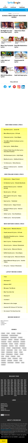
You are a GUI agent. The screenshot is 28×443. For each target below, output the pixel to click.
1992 (22, 389)
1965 (12, 385)
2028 (15, 395)
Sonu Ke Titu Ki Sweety (6, 28)
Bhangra (16, 339)
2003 (5, 391)
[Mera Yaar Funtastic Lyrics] (7, 40)
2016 (22, 393)
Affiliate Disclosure (5, 410)
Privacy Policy (4, 406)
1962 (2, 385)
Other (21, 352)
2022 (15, 394)
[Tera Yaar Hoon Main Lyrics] (7, 25)
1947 (5, 382)
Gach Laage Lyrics (14, 256)
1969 (25, 385)
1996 (8, 390)
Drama (11, 343)
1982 (15, 387)
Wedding (4, 362)
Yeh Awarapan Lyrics (13, 155)
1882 (2, 379)
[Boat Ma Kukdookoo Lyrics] (20, 40)
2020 (8, 394)
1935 (18, 379)
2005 (12, 391)
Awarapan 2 (7, 280)
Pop (3, 356)
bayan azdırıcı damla (14, 370)
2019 (5, 394)
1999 (18, 390)
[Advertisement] (14, 106)
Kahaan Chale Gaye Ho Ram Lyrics (14, 150)
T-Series (17, 28)
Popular (13, 7)
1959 (18, 383)
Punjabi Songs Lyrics (6, 429)
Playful (16, 354)
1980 (8, 387)
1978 (2, 387)
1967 (18, 385)
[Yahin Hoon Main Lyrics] (20, 25)
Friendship (22, 345)
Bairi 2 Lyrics (12, 241)
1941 (12, 381)
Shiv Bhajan (10, 362)
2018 (2, 394)
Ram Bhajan (13, 337)
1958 (15, 383)
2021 (12, 394)
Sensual (3, 360)
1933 (12, 379)
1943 (18, 381)
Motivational (9, 352)
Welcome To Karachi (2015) (6, 42)
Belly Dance (16, 341)
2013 (12, 393)
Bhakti (3, 333)
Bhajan (19, 333)
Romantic (15, 358)
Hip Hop (24, 348)
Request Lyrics (4, 405)
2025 (25, 394)
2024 (22, 394)
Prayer (7, 356)
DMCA (2, 407)
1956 (8, 383)
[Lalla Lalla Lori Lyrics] (7, 55)
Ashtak (13, 333)
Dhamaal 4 (7, 295)
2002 (2, 391)
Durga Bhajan (5, 335)
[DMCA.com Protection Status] (5, 415)
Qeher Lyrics (12, 214)
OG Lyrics (13, 265)
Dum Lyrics (11, 146)
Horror (3, 350)
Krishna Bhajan (5, 337)
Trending (22, 7)
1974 (15, 386)
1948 (8, 382)
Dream (16, 343)
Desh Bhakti (4, 343)
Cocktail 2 (6, 299)
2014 (15, 393)
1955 (5, 383)
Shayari (16, 360)
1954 (2, 383)
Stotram (17, 362)
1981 (12, 387)
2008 (22, 391)
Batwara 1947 (7, 284)
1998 (15, 390)
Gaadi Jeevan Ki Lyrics (13, 232)
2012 (8, 393)
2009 (25, 391)
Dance (10, 341)
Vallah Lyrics (12, 217)
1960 (22, 383)
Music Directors (4, 320)
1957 (12, 383)
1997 (12, 390)
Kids (16, 350)
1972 (8, 386)
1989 (12, 389)
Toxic (5, 276)
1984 (22, 387)
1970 (2, 386)
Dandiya (23, 341)
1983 (18, 387)
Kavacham (4, 339)
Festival (11, 345)
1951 (18, 382)
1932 (8, 379)
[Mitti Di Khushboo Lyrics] (7, 70)
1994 (2, 390)
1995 (5, 390)
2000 (22, 390)
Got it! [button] (3, 441)
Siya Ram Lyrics (11, 129)
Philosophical (9, 354)
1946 (2, 382)
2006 (15, 391)
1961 (25, 383)
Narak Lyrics (10, 192)
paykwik (21, 370)
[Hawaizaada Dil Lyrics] (20, 55)
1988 (8, 389)
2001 (25, 390)
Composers (3, 323)
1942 (15, 381)
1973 (12, 386)
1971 (5, 386)
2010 (2, 393)
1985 (25, 387)
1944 (22, 381)
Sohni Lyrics (11, 179)
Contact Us (3, 409)
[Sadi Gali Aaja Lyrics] (20, 70)
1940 (8, 381)
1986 (2, 389)
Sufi (21, 360)
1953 (25, 382)
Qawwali (13, 356)
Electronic (23, 343)
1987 (5, 389)
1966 (15, 385)
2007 (18, 391)
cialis (7, 370)
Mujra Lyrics (12, 228)
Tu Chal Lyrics (12, 163)
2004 (8, 391)
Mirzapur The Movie (9, 288)
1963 (5, 385)
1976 (22, 386)
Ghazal (8, 348)
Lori (20, 350)
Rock (10, 358)
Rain (19, 356)
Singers (2, 322)
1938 (2, 381)
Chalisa (20, 337)
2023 (18, 394)
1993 (25, 389)
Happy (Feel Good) (16, 348)
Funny (3, 348)
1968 (22, 385)
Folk (17, 345)
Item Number (10, 350)
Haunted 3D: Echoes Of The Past (13, 307)
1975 (18, 386)
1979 (5, 387)
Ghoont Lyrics (14, 245)
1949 (12, 382)
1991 (18, 389)
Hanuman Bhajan (14, 335)
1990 (15, 389)
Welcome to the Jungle (10, 303)
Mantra (10, 339)
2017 (25, 393)
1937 (25, 379)
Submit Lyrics (4, 403)
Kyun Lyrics (10, 201)
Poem (22, 354)
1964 (8, 385)
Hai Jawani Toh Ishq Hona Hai (12, 311)
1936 (22, 379)
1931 (5, 379)
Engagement (4, 345)
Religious (4, 358)
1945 (25, 381)
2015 (18, 393)
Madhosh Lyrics (13, 159)
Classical (4, 341)
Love (25, 350)
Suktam (3, 364)
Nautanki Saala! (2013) (20, 72)
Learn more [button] (22, 436)
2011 (5, 393)
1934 (15, 379)
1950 (15, 382)
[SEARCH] (26, 9)
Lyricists (3, 324)
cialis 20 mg (3, 370)
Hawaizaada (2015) (19, 57)
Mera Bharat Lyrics (12, 133)
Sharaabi (10, 360)
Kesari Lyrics (13, 249)
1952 (22, 382)
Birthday (23, 339)
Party (3, 354)
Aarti (8, 333)
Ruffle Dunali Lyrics (13, 253)
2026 (2, 395)
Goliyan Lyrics (12, 205)
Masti (3, 352)
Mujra (16, 352)
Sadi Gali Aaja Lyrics (20, 75)
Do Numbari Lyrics (14, 183)
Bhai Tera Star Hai (9, 292)
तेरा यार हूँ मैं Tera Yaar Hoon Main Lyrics (6, 31)
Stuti (23, 362)
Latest (5, 7)
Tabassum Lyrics (12, 137)
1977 (25, 386)
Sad (21, 358)
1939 (5, 381)
